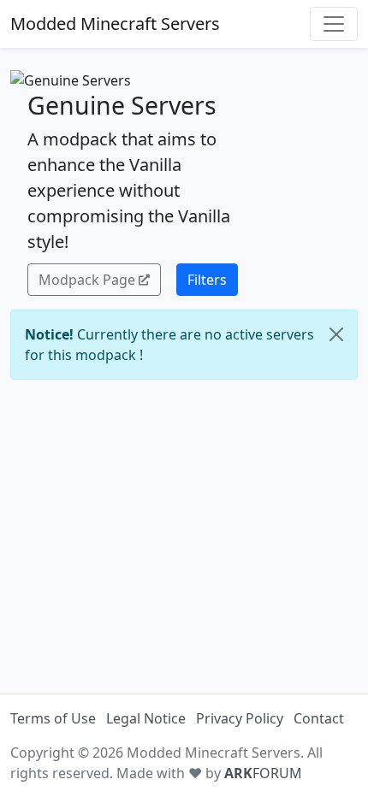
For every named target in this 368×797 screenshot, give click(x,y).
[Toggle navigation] (334, 24)
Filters (207, 279)
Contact (319, 718)
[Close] (336, 334)
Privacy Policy (239, 718)
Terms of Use (53, 718)
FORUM (263, 773)
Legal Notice (146, 718)
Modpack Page (87, 279)
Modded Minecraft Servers (115, 23)
